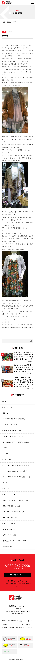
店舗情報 (22, 621)
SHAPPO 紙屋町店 (10, 517)
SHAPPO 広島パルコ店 (11, 506)
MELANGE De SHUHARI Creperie (16, 465)
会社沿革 (11, 627)
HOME (4, 621)
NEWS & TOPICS (13, 621)
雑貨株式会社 (8, 546)
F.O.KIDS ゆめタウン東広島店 (14, 419)
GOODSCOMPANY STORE (13, 436)
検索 (31, 341)
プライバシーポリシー (17, 624)
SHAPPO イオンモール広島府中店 (15, 500)
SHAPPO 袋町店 (9, 523)
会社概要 (5, 627)
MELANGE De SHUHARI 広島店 (15, 471)
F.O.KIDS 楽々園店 (10, 424)
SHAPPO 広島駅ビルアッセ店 (14, 512)
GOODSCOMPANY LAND (12, 430)
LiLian (5, 453)
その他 (4, 401)
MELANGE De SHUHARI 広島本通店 (16, 477)
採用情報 (29, 621)
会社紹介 (28, 624)
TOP (4, 22)
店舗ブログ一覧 (7, 407)
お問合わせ (6, 624)
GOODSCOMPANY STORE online (16, 442)
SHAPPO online (9, 494)
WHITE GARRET (9, 529)
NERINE (6, 488)
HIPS (5, 448)
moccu (5, 483)
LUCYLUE (7, 459)
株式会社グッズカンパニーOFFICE (15, 541)
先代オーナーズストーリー (24, 627)
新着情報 (9, 22)
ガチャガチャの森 (9, 535)
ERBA (5, 413)
